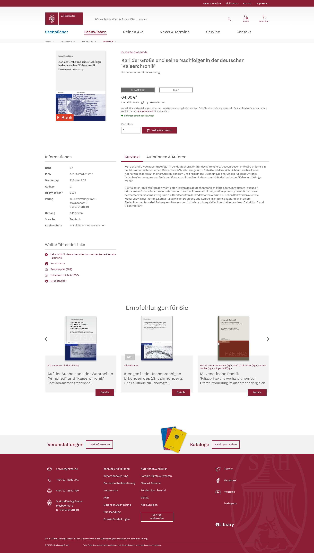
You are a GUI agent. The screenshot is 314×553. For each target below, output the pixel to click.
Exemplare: (127, 124)
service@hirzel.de (67, 469)
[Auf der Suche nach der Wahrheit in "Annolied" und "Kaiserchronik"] (80, 338)
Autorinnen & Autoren (166, 156)
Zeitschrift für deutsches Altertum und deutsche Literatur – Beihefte (83, 256)
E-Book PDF (138, 90)
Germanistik (87, 41)
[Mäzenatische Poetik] (233, 338)
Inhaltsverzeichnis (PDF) (65, 275)
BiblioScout (232, 3)
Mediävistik (108, 41)
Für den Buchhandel (153, 490)
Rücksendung (112, 512)
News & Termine (212, 3)
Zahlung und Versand (117, 469)
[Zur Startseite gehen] (64, 18)
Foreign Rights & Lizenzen (156, 476)
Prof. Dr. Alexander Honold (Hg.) (216, 365)
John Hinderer (131, 365)
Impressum (262, 3)
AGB (106, 497)
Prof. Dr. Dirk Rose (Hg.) (245, 365)
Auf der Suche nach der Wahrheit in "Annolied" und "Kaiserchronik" (80, 378)
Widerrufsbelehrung (116, 476)
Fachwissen (66, 41)
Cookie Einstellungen (117, 519)
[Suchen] (229, 19)
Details (104, 392)
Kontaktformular (145, 111)
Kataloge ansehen (226, 444)
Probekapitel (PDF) (61, 269)
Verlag (144, 497)
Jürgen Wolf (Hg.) (223, 368)
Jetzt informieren (99, 444)
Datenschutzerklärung (117, 505)
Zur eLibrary (58, 263)
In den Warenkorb (161, 130)
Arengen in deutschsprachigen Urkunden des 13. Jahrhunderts (155, 378)
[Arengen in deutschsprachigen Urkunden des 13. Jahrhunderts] (157, 338)
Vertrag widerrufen (157, 516)
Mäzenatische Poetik (232, 378)
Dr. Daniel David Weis (134, 52)
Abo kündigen (149, 505)
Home (48, 41)
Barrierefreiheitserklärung (119, 483)
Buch (176, 90)
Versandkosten (128, 545)
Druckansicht (58, 281)
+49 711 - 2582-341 (67, 480)
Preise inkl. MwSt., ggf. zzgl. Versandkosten (143, 102)
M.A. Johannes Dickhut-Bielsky (63, 365)
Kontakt (247, 3)
